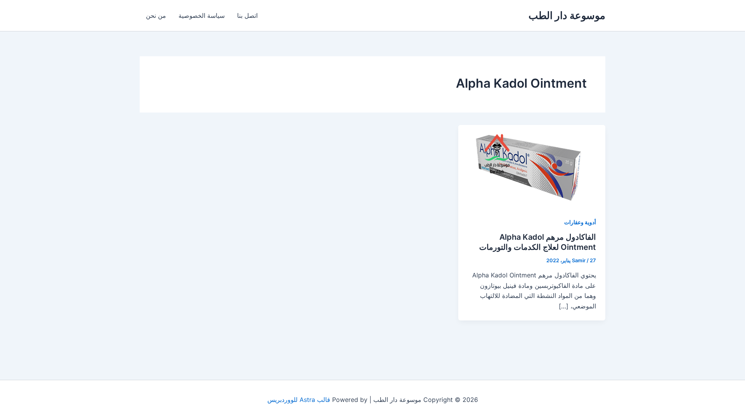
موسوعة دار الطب (566, 15)
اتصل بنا (247, 15)
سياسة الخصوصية (201, 15)
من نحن (156, 15)
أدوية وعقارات (580, 222)
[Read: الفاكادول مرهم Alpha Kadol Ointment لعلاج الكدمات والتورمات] (531, 166)
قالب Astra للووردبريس (298, 399)
